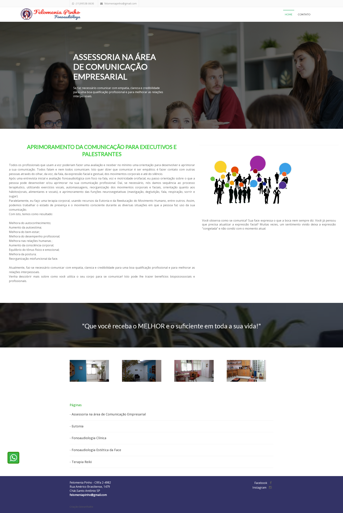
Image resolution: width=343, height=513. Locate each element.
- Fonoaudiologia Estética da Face (95, 450)
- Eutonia (76, 426)
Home (288, 14)
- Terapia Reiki (81, 462)
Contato (304, 14)
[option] (93, 371)
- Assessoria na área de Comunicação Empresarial (108, 414)
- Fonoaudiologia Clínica (88, 438)
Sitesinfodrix (86, 506)
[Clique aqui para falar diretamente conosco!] (13, 458)
